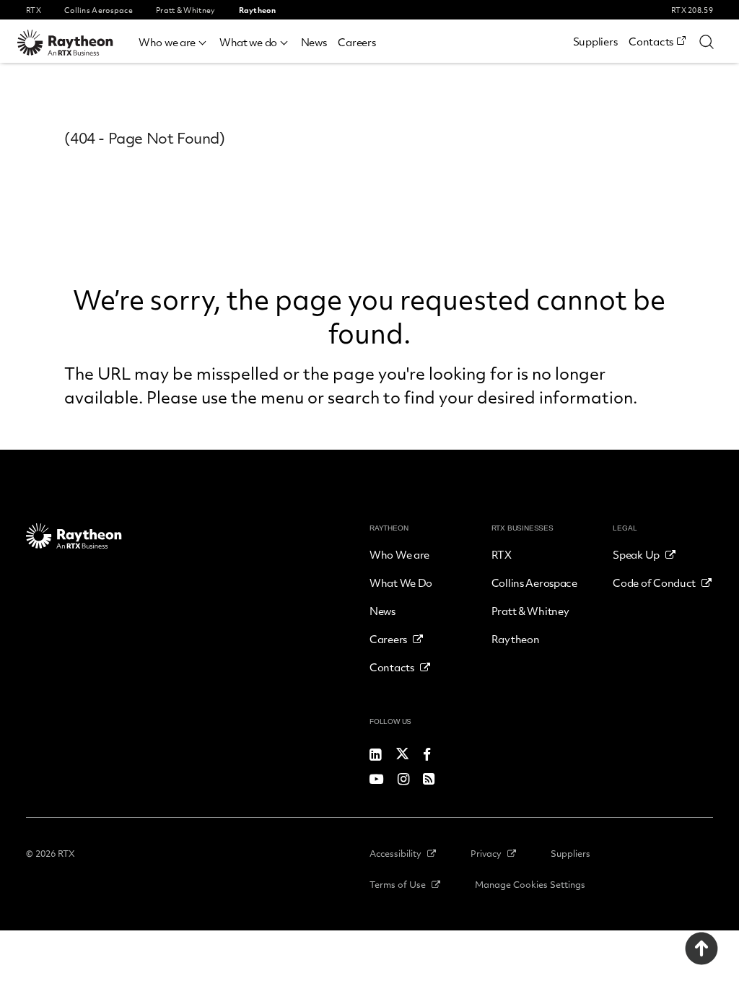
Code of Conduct (654, 582)
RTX (501, 554)
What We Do (401, 582)
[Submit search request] (706, 41)
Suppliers (595, 41)
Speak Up (636, 554)
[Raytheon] (75, 42)
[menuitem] (173, 40)
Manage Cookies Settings (530, 884)
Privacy (486, 853)
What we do (248, 42)
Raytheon (515, 639)
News (314, 42)
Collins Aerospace (534, 582)
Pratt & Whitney (530, 610)
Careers (356, 42)
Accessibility (395, 853)
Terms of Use (398, 884)
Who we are (167, 42)
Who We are (399, 554)
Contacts (651, 41)
